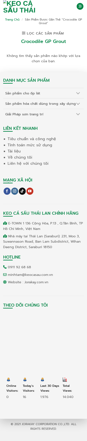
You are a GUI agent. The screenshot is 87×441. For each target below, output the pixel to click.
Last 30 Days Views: (49, 388)
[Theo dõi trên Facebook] (7, 191)
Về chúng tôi (20, 157)
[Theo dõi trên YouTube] (29, 191)
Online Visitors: (12, 388)
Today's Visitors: (29, 388)
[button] (80, 6)
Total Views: (68, 388)
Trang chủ (12, 19)
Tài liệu (14, 151)
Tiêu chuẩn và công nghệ (32, 139)
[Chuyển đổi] (78, 93)
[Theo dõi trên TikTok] (22, 191)
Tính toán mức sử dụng (30, 145)
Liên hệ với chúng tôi (28, 163)
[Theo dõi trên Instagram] (14, 191)
